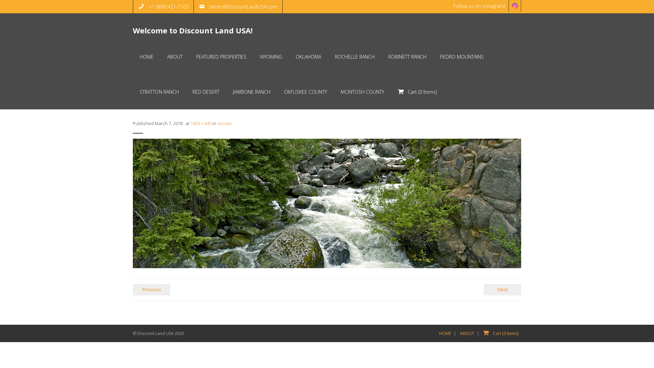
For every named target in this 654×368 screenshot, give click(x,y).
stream (224, 123)
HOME (445, 333)
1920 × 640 (201, 123)
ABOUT (467, 333)
